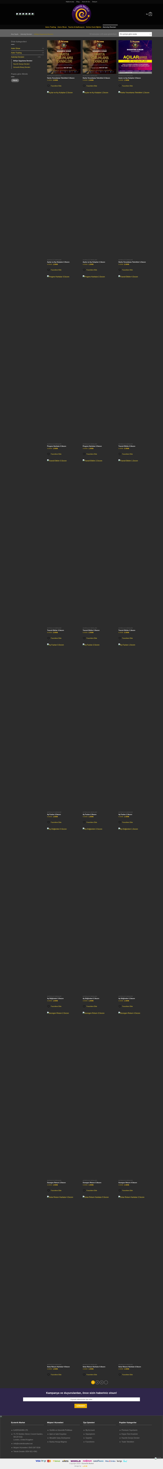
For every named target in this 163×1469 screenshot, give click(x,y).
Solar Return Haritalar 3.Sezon (94, 1367)
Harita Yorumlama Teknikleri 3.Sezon (61, 78)
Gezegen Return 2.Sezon (56, 1182)
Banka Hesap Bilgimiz (58, 1442)
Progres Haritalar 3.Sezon (56, 446)
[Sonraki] (106, 1382)
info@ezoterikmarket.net (22, 1444)
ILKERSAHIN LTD (20, 1430)
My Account (90, 1430)
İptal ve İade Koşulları (57, 1434)
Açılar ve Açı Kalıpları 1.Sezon (94, 262)
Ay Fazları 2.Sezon (89, 814)
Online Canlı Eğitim (93, 27)
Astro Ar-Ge (86, 2)
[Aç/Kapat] (42, 57)
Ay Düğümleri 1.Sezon (126, 998)
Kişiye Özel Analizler (130, 1434)
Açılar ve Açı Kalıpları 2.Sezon (58, 262)
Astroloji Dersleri (109, 27)
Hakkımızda (70, 2)
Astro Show (62, 27)
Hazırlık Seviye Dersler (131, 1438)
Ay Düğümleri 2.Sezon (91, 998)
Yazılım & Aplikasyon (76, 27)
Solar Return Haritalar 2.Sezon (129, 1367)
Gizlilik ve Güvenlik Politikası (60, 1430)
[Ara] (12, 14)
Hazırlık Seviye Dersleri (21, 64)
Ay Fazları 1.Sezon (125, 814)
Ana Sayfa (14, 34)
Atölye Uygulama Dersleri (22, 61)
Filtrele (15, 80)
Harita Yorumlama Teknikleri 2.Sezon (96, 78)
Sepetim (88, 1438)
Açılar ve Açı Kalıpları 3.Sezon (129, 78)
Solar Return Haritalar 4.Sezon (58, 1367)
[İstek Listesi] (138, 14)
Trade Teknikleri (128, 1442)
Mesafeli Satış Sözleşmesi (59, 1438)
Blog (77, 2)
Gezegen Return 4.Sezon (127, 1182)
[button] (141, 14)
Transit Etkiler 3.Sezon (55, 630)
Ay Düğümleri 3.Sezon (55, 998)
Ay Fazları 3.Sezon (54, 814)
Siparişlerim (90, 1434)
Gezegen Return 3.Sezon (92, 1182)
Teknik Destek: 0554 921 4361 (25, 1451)
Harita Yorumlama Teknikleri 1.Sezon (132, 262)
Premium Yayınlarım (129, 1430)
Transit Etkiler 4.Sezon (126, 446)
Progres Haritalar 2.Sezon (92, 446)
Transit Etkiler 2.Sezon (91, 630)
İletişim (94, 2)
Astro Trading (50, 27)
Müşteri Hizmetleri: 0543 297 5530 (26, 1448)
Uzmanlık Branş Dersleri (21, 67)
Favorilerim (89, 1442)
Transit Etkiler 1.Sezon (126, 630)
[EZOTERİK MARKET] (81, 14)
